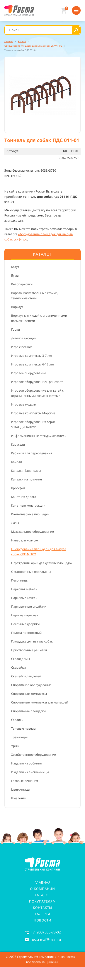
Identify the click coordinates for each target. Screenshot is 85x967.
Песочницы (19, 580)
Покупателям (42, 901)
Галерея (42, 914)
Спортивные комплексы (29, 694)
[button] (42, 95)
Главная (42, 882)
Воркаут (17, 307)
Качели (16, 462)
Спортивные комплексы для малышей (39, 702)
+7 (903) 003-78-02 (46, 932)
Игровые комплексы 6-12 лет (32, 364)
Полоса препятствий (26, 633)
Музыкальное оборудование (32, 532)
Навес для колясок (25, 540)
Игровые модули (23, 404)
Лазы (15, 523)
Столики (17, 720)
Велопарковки (21, 284)
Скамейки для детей (26, 676)
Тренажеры (19, 737)
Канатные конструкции (28, 506)
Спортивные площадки (28, 711)
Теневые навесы (23, 729)
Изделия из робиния (26, 763)
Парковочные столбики (28, 607)
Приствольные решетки (29, 650)
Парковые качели (24, 598)
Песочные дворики (25, 624)
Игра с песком (21, 347)
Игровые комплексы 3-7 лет (31, 356)
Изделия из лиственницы (30, 772)
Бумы (15, 276)
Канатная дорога (23, 497)
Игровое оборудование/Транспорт (37, 382)
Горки (15, 330)
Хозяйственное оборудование (33, 755)
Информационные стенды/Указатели (38, 436)
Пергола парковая (24, 615)
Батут (15, 267)
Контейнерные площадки (30, 514)
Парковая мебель (24, 589)
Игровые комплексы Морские (33, 413)
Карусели (18, 445)
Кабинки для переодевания (31, 453)
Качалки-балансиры (26, 471)
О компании (42, 889)
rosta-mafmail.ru (46, 939)
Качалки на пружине (26, 479)
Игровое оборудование (28, 373)
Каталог (42, 895)
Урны (15, 746)
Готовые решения (24, 781)
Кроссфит (18, 488)
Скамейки (18, 668)
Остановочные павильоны (31, 572)
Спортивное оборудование (31, 685)
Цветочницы (20, 790)
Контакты (42, 908)
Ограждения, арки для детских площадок (41, 563)
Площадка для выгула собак (32, 641)
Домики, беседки (23, 338)
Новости (42, 920)
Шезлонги (18, 798)
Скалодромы (20, 659)
